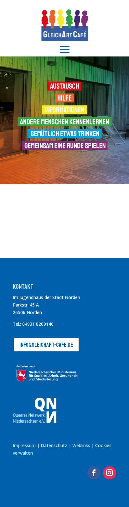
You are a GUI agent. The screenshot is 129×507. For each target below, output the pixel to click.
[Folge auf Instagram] (109, 472)
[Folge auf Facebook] (94, 472)
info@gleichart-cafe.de (46, 344)
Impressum (24, 445)
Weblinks (81, 445)
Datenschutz (54, 445)
